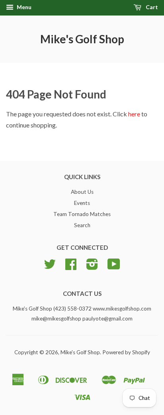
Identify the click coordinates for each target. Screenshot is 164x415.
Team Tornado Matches (82, 214)
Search (82, 225)
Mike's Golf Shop (82, 39)
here (134, 114)
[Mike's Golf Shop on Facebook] (71, 267)
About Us (82, 192)
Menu (23, 7)
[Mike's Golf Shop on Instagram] (92, 267)
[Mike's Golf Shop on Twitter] (50, 267)
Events (82, 203)
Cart (151, 7)
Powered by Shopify (126, 352)
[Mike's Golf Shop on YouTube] (113, 267)
